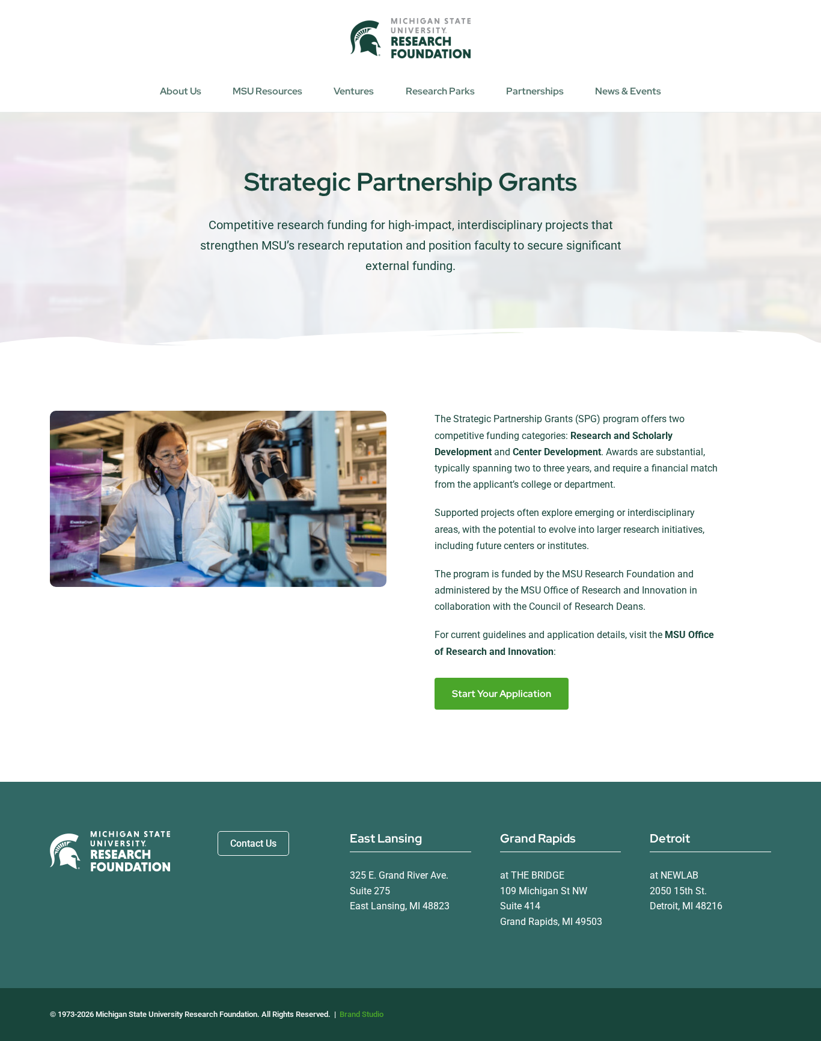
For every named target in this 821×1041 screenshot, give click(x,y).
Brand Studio (361, 1014)
